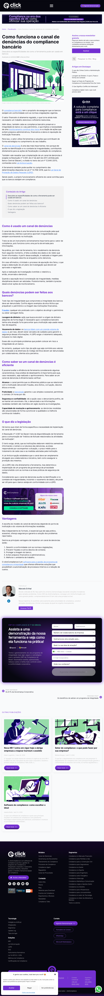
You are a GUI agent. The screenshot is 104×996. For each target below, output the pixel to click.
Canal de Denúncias (45, 856)
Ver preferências (47, 988)
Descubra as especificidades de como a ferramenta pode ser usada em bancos (31, 197)
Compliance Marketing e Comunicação (81, 881)
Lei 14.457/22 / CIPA (15, 955)
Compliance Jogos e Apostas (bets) (80, 884)
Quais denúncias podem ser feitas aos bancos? (26, 203)
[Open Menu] (51, 5)
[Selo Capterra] (20, 890)
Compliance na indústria (77, 887)
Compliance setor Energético (78, 875)
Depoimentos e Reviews (46, 896)
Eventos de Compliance (46, 893)
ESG (9, 949)
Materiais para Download (46, 890)
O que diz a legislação (16, 209)
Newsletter (42, 899)
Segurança (11, 928)
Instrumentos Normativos (16, 952)
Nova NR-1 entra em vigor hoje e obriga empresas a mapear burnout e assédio (23, 749)
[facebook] (9, 883)
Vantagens (12, 212)
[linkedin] (8, 601)
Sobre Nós (42, 882)
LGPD (10, 947)
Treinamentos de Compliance (48, 861)
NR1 (9, 941)
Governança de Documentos (47, 859)
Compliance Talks (44, 901)
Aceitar (11, 988)
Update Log (12, 930)
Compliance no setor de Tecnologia (80, 895)
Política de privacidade (28, 992)
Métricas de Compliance (16, 958)
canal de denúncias (12, 146)
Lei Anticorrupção (24, 163)
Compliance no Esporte (76, 870)
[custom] (27, 883)
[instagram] (14, 883)
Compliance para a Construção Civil (80, 861)
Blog (39, 887)
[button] (55, 974)
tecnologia (19, 392)
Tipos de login (12, 933)
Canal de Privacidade (45, 873)
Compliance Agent (44, 867)
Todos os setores (74, 903)
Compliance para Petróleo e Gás (79, 859)
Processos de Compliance (47, 864)
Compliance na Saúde (76, 867)
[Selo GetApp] (12, 890)
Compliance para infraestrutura (79, 889)
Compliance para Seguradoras (79, 864)
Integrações (12, 925)
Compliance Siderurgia (76, 878)
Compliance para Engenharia (78, 873)
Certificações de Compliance (17, 961)
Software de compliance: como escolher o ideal (25, 806)
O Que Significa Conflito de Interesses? (85, 86)
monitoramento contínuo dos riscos (24, 129)
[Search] (74, 59)
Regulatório (42, 870)
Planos (40, 885)
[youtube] (22, 883)
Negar (29, 988)
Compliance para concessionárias (80, 892)
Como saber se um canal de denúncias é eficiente (27, 206)
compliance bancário (13, 110)
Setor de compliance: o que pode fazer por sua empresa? (76, 749)
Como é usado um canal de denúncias (22, 201)
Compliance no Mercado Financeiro (80, 856)
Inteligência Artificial (14, 922)
